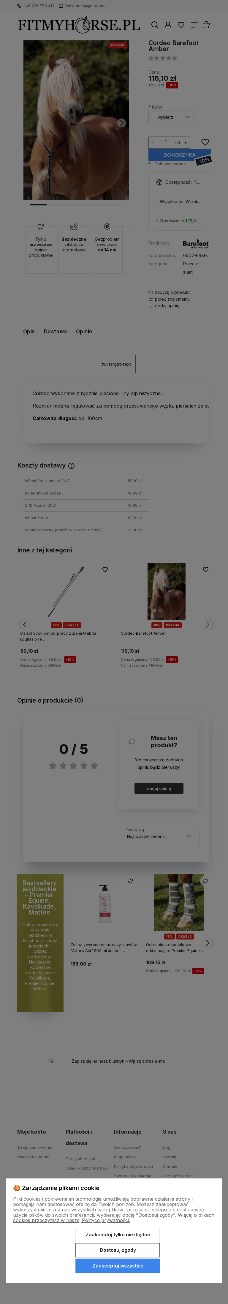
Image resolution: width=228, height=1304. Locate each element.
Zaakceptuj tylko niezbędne (118, 1235)
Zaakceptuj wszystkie (117, 1266)
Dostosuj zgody (118, 1250)
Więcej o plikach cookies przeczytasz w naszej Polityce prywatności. (113, 1217)
